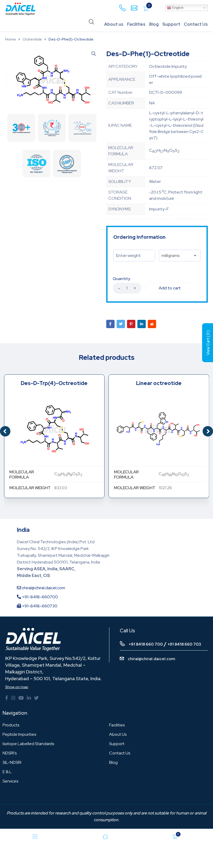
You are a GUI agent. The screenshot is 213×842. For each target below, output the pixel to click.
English (177, 8)
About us (113, 24)
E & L (7, 771)
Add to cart (170, 288)
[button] (208, 431)
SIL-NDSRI (12, 762)
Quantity (121, 278)
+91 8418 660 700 (146, 644)
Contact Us (196, 24)
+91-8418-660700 (39, 597)
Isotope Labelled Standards (28, 743)
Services (10, 781)
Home (10, 39)
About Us (118, 734)
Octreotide (32, 39)
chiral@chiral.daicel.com (43, 588)
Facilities (136, 24)
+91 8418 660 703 (184, 644)
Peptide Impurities (19, 734)
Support (171, 24)
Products (11, 725)
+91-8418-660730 (39, 606)
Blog (154, 24)
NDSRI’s (10, 753)
